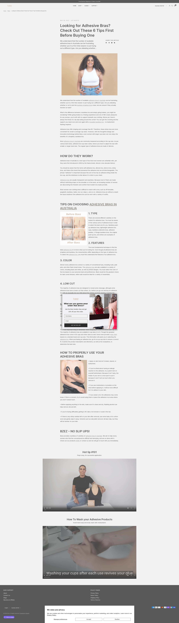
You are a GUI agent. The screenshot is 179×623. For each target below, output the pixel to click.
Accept (88, 619)
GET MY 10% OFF (76, 325)
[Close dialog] (115, 295)
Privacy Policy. (51, 615)
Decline (117, 619)
